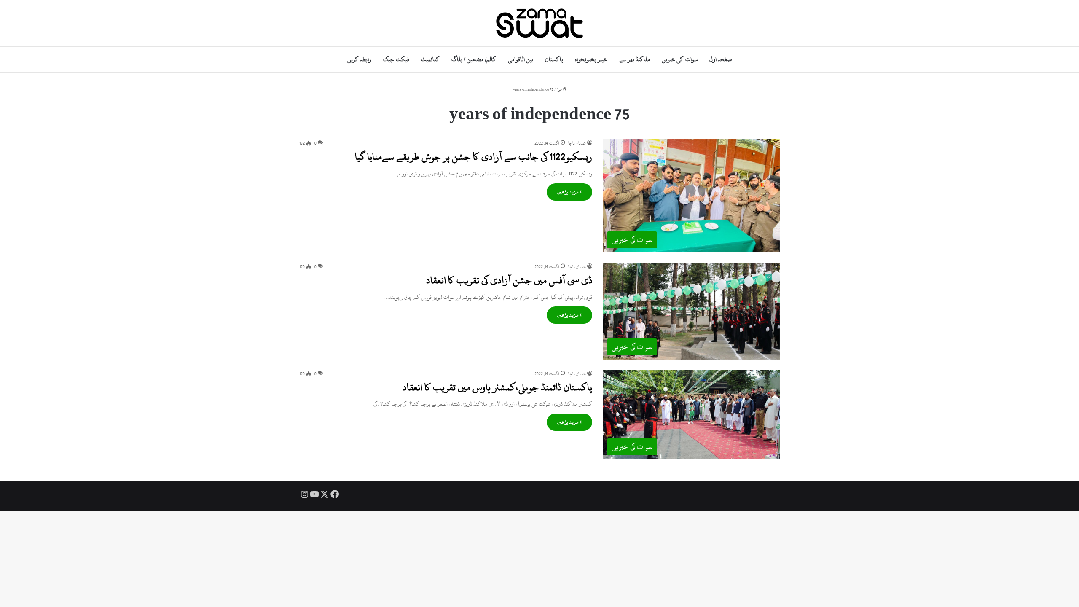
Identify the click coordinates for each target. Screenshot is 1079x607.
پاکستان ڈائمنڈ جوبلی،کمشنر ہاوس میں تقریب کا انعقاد (497, 387)
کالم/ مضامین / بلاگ (473, 59)
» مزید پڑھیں (569, 192)
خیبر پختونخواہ (591, 59)
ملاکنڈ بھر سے (634, 59)
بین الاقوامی (520, 59)
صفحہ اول (720, 59)
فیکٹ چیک (396, 59)
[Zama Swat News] (539, 23)
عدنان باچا (577, 143)
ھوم (560, 89)
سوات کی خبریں (679, 59)
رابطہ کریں (359, 59)
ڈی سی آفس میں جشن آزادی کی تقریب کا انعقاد (509, 280)
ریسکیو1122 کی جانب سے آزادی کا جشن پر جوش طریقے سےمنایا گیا (473, 157)
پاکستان (554, 59)
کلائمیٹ (430, 59)
